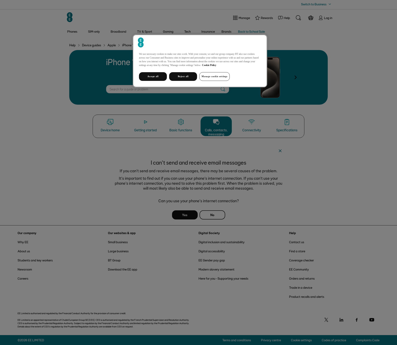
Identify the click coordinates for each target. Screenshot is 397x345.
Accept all (153, 76)
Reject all (183, 76)
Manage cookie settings (214, 76)
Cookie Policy (209, 65)
